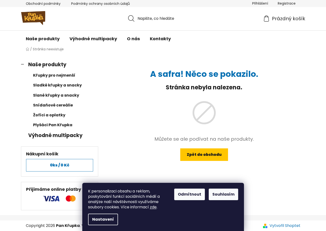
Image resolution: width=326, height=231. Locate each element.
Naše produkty (47, 64)
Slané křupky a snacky (56, 95)
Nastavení (103, 219)
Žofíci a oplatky (49, 115)
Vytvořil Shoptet (285, 225)
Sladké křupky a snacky (57, 85)
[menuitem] (42, 39)
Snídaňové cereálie (53, 105)
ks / (59, 165)
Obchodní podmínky (43, 3)
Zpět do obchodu (204, 154)
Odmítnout (189, 194)
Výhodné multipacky (55, 135)
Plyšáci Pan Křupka (52, 125)
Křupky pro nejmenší (54, 75)
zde (153, 207)
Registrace (287, 3)
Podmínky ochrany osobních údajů (100, 3)
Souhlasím (223, 194)
